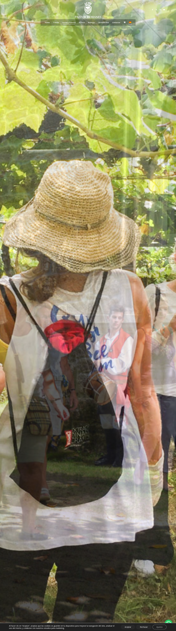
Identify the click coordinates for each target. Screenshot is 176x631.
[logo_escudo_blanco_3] (88, 10)
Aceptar (128, 627)
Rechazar (144, 627)
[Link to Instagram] (160, 10)
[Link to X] (156, 10)
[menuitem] (47, 22)
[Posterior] (170, 315)
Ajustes (159, 627)
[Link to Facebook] (152, 10)
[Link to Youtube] (164, 10)
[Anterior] (6, 315)
